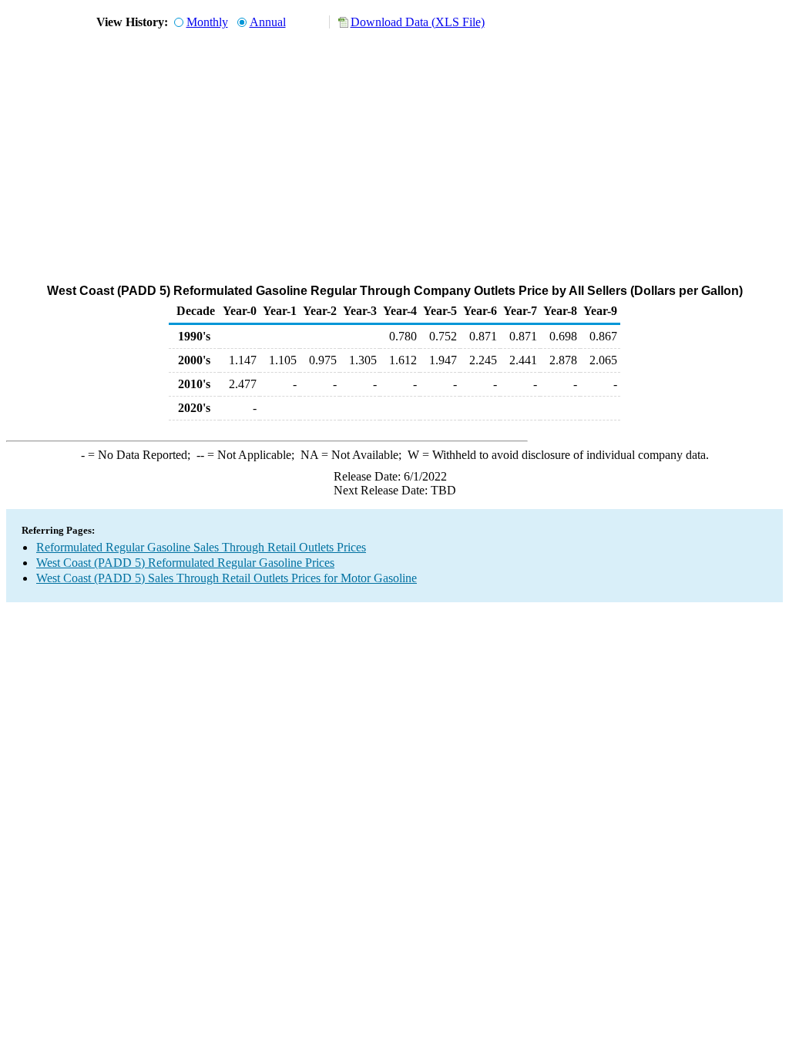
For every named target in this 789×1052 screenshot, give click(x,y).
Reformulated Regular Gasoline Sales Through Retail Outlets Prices (201, 547)
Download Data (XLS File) (418, 21)
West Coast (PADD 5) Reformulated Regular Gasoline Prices (185, 562)
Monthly (207, 21)
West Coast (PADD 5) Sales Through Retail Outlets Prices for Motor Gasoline (226, 578)
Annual (268, 21)
